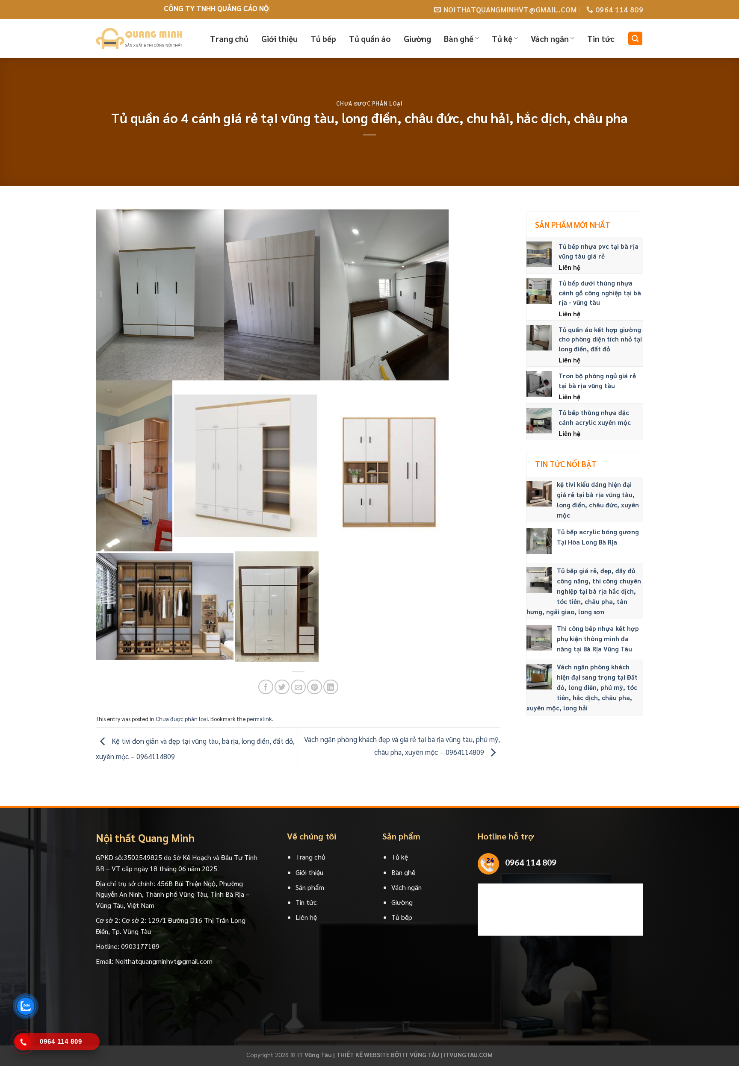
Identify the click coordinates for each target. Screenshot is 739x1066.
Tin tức (601, 38)
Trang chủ (229, 38)
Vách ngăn (550, 38)
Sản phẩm (310, 887)
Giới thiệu (279, 38)
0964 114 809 (530, 862)
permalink (259, 718)
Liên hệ (306, 917)
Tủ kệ (502, 38)
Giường (417, 38)
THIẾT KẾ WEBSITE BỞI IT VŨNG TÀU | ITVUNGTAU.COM (414, 1054)
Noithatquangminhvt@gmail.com (164, 961)
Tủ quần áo (370, 38)
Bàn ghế (458, 38)
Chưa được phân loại (369, 103)
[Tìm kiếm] (635, 39)
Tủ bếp (323, 38)
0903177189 (140, 946)
